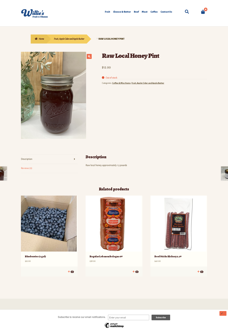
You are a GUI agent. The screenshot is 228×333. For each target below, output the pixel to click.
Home (41, 39)
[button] (89, 56)
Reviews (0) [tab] (26, 168)
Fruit (107, 12)
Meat (145, 12)
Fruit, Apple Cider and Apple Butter (69, 39)
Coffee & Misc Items (121, 83)
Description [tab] (26, 159)
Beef (136, 12)
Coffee (154, 12)
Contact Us (166, 12)
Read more (72, 271)
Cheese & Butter (122, 12)
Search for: (187, 12)
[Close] (222, 313)
